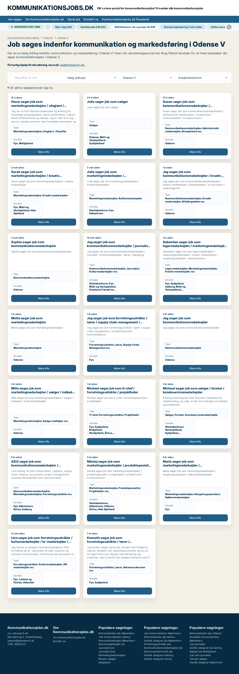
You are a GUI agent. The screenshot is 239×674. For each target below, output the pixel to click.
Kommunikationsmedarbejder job (163, 647)
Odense (48, 37)
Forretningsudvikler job (157, 644)
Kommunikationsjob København (117, 640)
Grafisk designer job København (162, 640)
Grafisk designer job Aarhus (205, 647)
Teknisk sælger (198, 658)
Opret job (74, 19)
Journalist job (106, 647)
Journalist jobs (107, 651)
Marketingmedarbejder (112, 655)
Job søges (15, 19)
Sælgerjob (105, 662)
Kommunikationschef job (158, 651)
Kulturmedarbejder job (112, 644)
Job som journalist (200, 655)
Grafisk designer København (206, 662)
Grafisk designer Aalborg (158, 655)
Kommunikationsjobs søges (23, 37)
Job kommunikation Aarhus (114, 636)
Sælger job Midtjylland (202, 651)
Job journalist (197, 644)
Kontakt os (91, 19)
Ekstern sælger (107, 658)
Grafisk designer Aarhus (158, 658)
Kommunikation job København (116, 633)
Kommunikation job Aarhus (159, 636)
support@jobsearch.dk (21, 640)
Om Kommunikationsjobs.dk (44, 19)
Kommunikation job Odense (205, 633)
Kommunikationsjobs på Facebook (125, 19)
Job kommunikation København (162, 633)
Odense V (63, 37)
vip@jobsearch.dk (72, 65)
